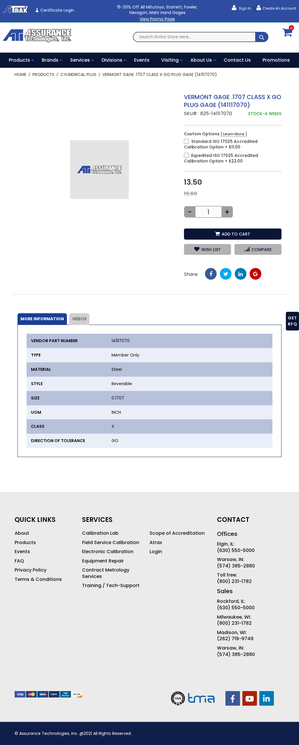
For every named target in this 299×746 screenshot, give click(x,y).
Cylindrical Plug (78, 74)
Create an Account (279, 8)
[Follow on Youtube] (249, 698)
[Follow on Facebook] (232, 698)
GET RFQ (292, 321)
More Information (42, 319)
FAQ (19, 561)
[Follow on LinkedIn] (266, 698)
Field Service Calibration (110, 542)
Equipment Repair (103, 561)
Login (156, 551)
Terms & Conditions (38, 579)
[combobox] (200, 37)
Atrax (156, 542)
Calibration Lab (100, 533)
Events (22, 551)
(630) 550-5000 (236, 550)
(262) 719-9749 (235, 639)
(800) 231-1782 (234, 581)
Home (20, 74)
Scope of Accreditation (177, 533)
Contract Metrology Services (105, 573)
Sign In (244, 8)
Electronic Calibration (107, 551)
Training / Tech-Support (111, 585)
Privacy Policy (30, 570)
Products (43, 74)
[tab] (42, 319)
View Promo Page (157, 19)
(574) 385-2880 (236, 566)
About (22, 533)
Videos (79, 319)
